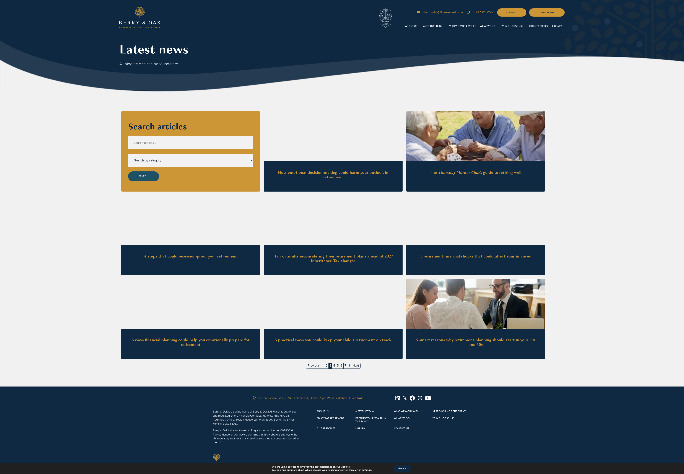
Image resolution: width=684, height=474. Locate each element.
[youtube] (428, 398)
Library (557, 26)
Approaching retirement (449, 411)
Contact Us (401, 428)
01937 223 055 (483, 12)
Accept (402, 468)
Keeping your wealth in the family (370, 419)
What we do (487, 26)
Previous (313, 365)
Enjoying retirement (330, 418)
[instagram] (420, 398)
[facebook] (412, 398)
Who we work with (461, 26)
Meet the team (364, 411)
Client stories (538, 26)
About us (411, 26)
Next (356, 365)
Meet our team (432, 26)
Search (143, 176)
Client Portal (547, 12)
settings (366, 470)
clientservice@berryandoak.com (443, 12)
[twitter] (405, 398)
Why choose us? (512, 26)
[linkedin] (397, 398)
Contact (511, 12)
